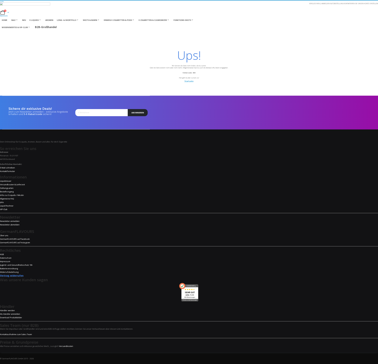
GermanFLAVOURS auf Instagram (15, 242)
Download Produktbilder (11, 317)
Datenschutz (6, 258)
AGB (2, 254)
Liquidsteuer (5, 181)
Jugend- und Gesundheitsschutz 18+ (16, 265)
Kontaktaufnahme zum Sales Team (16, 334)
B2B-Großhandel (46, 27)
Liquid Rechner (6, 205)
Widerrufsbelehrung (9, 272)
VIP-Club (4, 209)
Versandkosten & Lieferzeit (12, 184)
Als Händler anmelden (10, 314)
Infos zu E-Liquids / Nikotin (12, 195)
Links (2, 1)
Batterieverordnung (9, 268)
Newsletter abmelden (9, 224)
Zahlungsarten (6, 188)
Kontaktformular (7, 171)
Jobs (2, 202)
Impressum (5, 261)
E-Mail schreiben (7, 167)
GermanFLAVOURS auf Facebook (15, 239)
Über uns (4, 235)
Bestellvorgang (7, 191)
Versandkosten (66, 346)
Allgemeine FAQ (7, 198)
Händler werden (7, 310)
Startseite (189, 81)
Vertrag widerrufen (11, 275)
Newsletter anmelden (9, 221)
